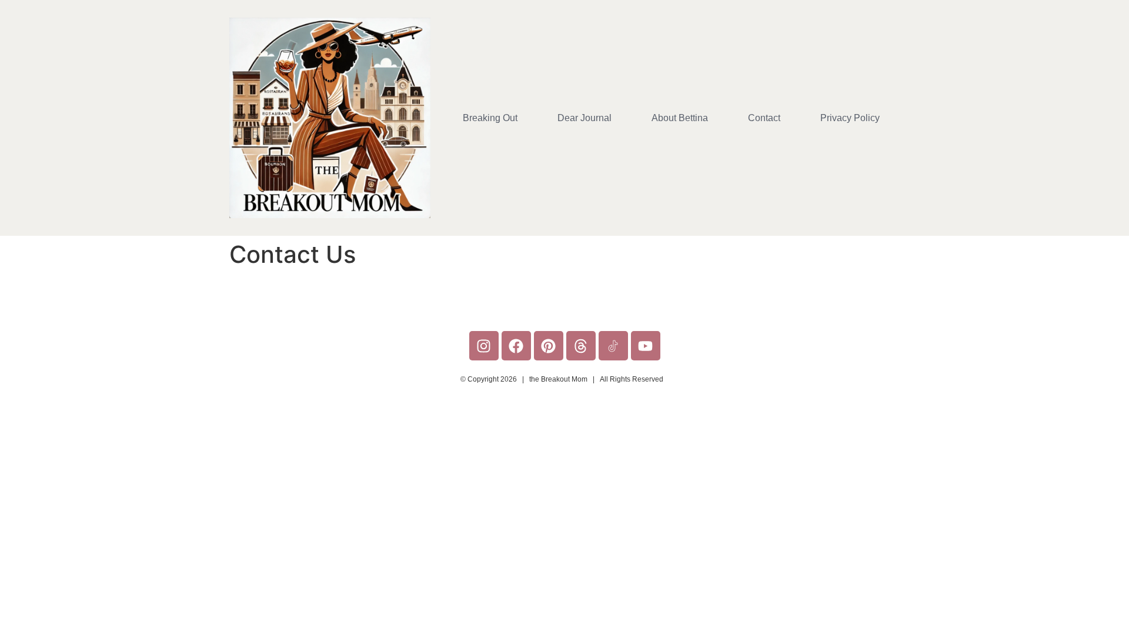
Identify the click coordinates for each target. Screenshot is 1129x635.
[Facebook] (516, 345)
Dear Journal (584, 118)
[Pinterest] (548, 345)
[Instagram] (484, 345)
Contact (764, 118)
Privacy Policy (850, 118)
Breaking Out (490, 118)
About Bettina (680, 118)
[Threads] (581, 345)
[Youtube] (645, 345)
